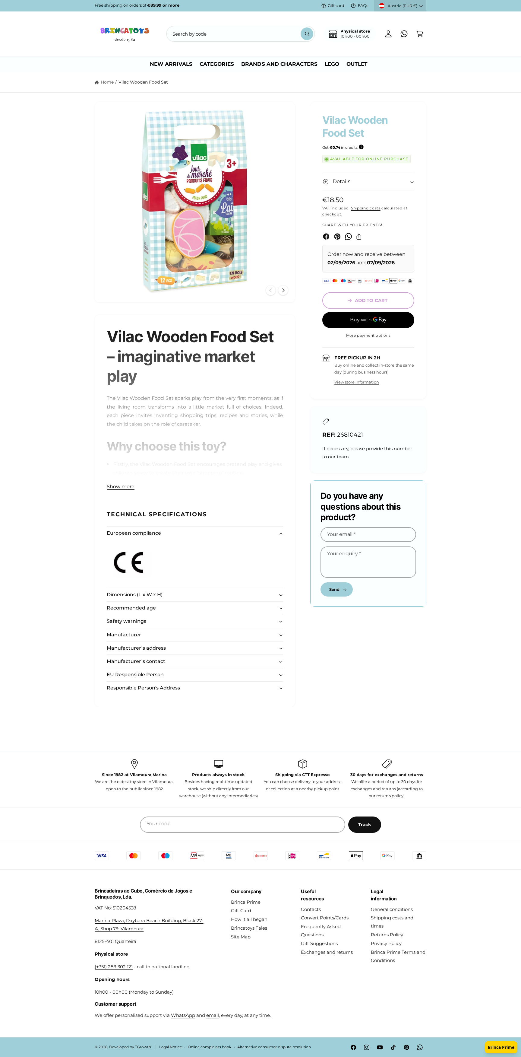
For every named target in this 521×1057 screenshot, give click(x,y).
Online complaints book (209, 1047)
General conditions (392, 909)
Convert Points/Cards (325, 918)
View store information (356, 382)
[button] (420, 34)
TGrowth (143, 1047)
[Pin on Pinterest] (337, 236)
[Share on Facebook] (326, 236)
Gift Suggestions (319, 943)
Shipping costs (365, 208)
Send (334, 589)
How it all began (249, 919)
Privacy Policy (386, 943)
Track (364, 824)
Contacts (311, 909)
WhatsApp (183, 1015)
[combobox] (240, 34)
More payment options (368, 335)
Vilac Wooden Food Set (143, 82)
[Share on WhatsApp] (348, 236)
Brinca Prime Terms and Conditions (398, 956)
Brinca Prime (245, 902)
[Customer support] (404, 34)
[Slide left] (271, 290)
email (212, 1015)
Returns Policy (387, 935)
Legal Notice (170, 1047)
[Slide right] (283, 290)
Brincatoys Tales (249, 928)
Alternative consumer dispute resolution (274, 1047)
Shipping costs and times (392, 922)
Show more (120, 486)
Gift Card (241, 910)
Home (107, 82)
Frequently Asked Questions (321, 931)
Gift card (336, 5)
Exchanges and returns (327, 952)
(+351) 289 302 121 (114, 966)
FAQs (363, 5)
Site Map (241, 937)
